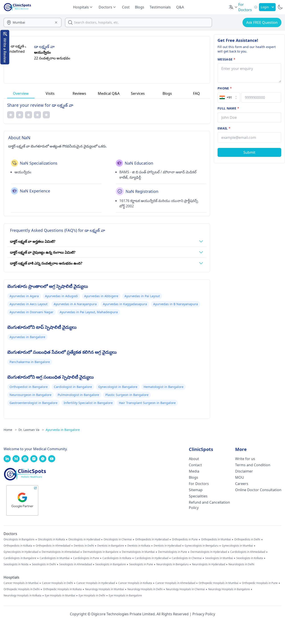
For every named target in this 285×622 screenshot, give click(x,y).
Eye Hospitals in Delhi (92, 595)
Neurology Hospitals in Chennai (185, 589)
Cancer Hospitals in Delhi (57, 583)
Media (194, 471)
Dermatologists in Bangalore (100, 552)
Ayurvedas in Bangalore (27, 337)
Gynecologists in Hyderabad (21, 552)
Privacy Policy (203, 614)
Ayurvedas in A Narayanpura (75, 304)
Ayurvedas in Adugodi (61, 296)
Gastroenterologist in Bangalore (33, 403)
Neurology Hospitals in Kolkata (22, 595)
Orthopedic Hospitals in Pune (260, 583)
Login (265, 7)
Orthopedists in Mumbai (216, 539)
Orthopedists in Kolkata (18, 545)
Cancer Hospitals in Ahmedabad (175, 583)
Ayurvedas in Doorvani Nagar (31, 312)
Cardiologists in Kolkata (116, 558)
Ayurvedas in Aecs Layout (28, 304)
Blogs (139, 7)
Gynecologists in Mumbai (237, 545)
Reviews (79, 93)
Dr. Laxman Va (31, 430)
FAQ (196, 93)
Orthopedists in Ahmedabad (53, 545)
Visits (50, 93)
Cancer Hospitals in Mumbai (21, 583)
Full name (228, 108)
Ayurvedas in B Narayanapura (175, 304)
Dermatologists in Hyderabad (208, 552)
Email (224, 128)
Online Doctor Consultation (258, 489)
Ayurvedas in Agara (24, 296)
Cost (126, 7)
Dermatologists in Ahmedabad (60, 552)
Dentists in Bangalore (110, 545)
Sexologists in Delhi (44, 564)
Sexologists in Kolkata (249, 558)
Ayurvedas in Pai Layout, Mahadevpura (89, 312)
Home (10, 430)
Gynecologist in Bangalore (117, 387)
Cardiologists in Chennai (187, 558)
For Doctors (199, 483)
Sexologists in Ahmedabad (75, 564)
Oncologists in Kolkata (51, 539)
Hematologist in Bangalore (163, 387)
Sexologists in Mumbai (219, 558)
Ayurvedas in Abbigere (101, 296)
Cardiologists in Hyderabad (151, 558)
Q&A (180, 7)
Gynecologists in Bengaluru (201, 545)
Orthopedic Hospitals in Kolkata (62, 589)
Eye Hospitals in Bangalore (125, 595)
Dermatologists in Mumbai (138, 552)
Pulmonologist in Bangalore (78, 395)
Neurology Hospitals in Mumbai (104, 589)
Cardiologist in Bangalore (73, 387)
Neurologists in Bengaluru (172, 564)
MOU (239, 477)
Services (138, 93)
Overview (21, 93)
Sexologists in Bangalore (110, 564)
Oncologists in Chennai (118, 539)
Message (226, 59)
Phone (225, 88)
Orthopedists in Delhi (247, 539)
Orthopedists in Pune (185, 539)
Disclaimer (244, 471)
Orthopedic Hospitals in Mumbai (218, 583)
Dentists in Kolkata (138, 545)
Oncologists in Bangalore (19, 539)
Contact (195, 464)
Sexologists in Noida (16, 564)
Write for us (245, 458)
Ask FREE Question (262, 22)
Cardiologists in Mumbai (55, 558)
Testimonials (160, 7)
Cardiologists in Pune (86, 558)
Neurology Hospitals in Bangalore (229, 589)
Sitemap (196, 489)
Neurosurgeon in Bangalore (30, 395)
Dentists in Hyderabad (167, 545)
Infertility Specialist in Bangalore (88, 403)
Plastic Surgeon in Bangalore (127, 395)
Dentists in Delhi (84, 545)
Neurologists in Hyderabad (208, 564)
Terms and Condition (252, 464)
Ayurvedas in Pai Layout (142, 296)
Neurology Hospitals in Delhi (145, 589)
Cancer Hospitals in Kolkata (135, 583)
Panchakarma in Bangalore (30, 362)
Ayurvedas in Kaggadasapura (125, 304)
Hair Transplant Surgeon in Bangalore (147, 403)
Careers (241, 483)
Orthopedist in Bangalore (29, 387)
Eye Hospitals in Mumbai (60, 595)
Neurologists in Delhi (241, 564)
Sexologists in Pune (141, 564)
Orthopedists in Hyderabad (152, 539)
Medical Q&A (109, 93)
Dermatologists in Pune (172, 552)
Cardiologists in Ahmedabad (247, 552)
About (194, 458)
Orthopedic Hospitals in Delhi (22, 589)
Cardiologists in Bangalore (20, 558)
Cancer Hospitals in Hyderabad (95, 583)
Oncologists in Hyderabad (84, 539)
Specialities (198, 496)
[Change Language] (233, 7)
